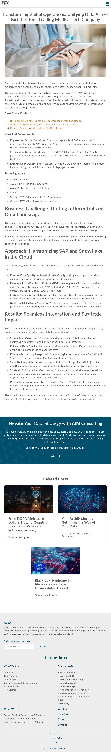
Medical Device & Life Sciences (74, 696)
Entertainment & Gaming (71, 679)
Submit (43, 646)
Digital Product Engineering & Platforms (25, 715)
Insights (62, 709)
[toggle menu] (107, 4)
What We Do (11, 709)
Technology (63, 703)
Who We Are (11, 666)
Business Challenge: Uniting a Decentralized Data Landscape (45, 120)
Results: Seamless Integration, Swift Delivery (36, 128)
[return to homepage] (5, 3)
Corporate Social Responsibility (20, 682)
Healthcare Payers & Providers (74, 689)
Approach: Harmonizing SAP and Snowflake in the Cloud (43, 124)
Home (55, 742)
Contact (62, 724)
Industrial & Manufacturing (72, 693)
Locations (63, 714)
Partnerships (10, 689)
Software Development (19, 537)
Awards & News (12, 686)
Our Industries (66, 666)
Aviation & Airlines (67, 672)
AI (63, 533)
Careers (62, 719)
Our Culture (10, 675)
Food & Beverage (66, 686)
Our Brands (10, 679)
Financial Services (67, 682)
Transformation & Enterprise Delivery (23, 721)
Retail (60, 700)
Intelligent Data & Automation (20, 718)
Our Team (9, 672)
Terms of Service (55, 733)
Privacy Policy (55, 738)
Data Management (74, 533)
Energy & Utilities (67, 675)
